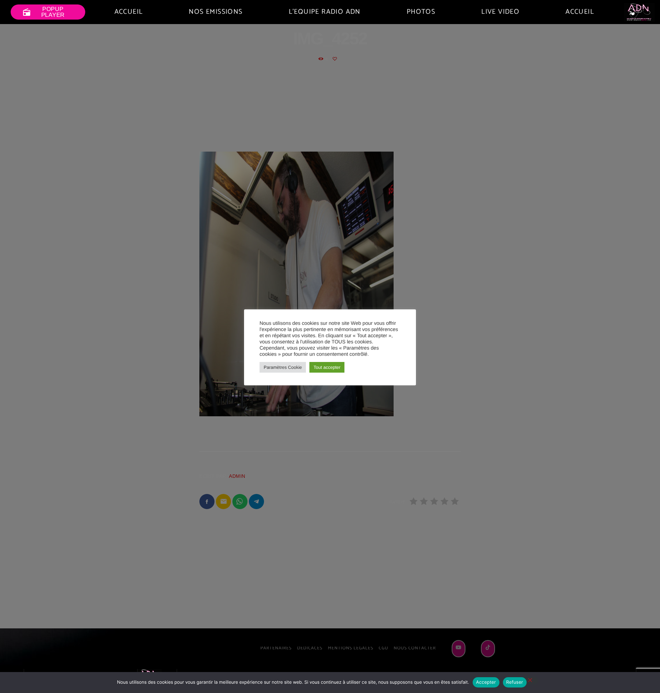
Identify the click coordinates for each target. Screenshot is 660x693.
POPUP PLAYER (43, 12)
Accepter (486, 682)
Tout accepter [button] (327, 367)
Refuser (514, 682)
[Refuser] (529, 680)
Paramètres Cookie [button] (283, 367)
